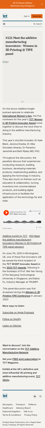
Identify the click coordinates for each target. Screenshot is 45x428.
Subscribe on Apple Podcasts (18, 312)
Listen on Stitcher (11, 325)
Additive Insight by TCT (14, 236)
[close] (42, 4)
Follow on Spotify (11, 319)
